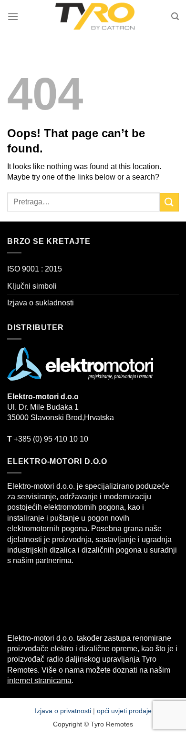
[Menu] (13, 16)
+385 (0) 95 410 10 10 (47, 439)
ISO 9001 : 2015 (34, 269)
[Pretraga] (175, 16)
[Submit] (169, 202)
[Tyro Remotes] (95, 16)
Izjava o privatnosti (64, 711)
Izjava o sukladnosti (40, 303)
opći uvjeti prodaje (124, 711)
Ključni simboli (32, 286)
